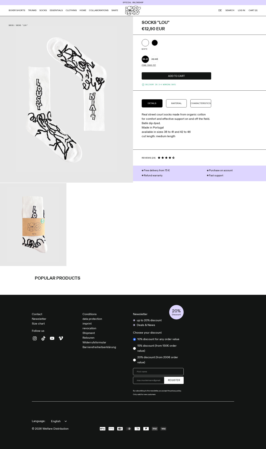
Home (83, 10)
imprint (87, 323)
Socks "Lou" (22, 25)
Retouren (88, 337)
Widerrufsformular (94, 342)
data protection (92, 319)
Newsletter (39, 319)
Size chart (38, 323)
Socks (43, 10)
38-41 (145, 59)
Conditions (90, 314)
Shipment (89, 333)
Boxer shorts (17, 10)
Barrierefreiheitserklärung (99, 347)
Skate (114, 10)
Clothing (71, 10)
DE (220, 10)
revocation (89, 328)
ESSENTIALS (56, 10)
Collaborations (99, 10)
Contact (37, 314)
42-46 (154, 59)
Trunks (32, 10)
